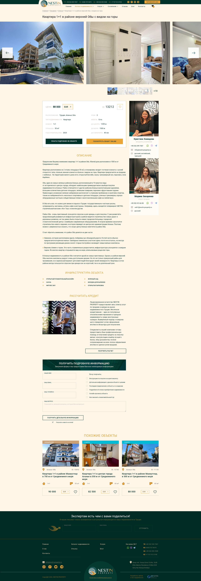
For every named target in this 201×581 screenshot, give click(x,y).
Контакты (141, 6)
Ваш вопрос (48, 401)
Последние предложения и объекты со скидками (106, 386)
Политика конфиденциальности (101, 577)
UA (100, 2)
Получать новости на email (64, 422)
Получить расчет (105, 351)
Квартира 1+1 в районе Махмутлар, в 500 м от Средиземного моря (139, 475)
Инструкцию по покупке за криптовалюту (103, 378)
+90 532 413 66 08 (137, 203)
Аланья (60, 11)
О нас (44, 549)
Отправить (143, 528)
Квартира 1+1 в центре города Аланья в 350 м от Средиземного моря (98, 476)
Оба (73, 115)
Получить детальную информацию (63, 418)
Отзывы (125, 6)
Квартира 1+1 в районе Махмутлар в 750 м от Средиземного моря (59, 475)
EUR (66, 107)
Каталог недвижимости (83, 6)
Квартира (67, 120)
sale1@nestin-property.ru (143, 207)
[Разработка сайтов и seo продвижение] (153, 578)
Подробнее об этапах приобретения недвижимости (106, 390)
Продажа (53, 11)
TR (70, 2)
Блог (133, 6)
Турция (62, 115)
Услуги (99, 6)
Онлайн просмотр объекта (98, 393)
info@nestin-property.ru (143, 150)
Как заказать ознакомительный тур (101, 397)
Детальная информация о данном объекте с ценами (107, 382)
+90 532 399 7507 (137, 146)
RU (85, 2)
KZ (115, 2)
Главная (69, 6)
